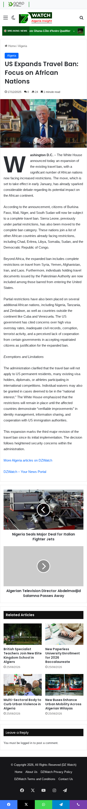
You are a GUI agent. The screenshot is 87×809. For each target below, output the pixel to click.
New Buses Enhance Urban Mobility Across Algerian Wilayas (63, 704)
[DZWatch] (35, 17)
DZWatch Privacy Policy (56, 772)
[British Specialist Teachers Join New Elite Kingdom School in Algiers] (23, 634)
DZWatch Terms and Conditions (34, 779)
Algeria (22, 46)
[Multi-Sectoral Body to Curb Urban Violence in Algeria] (23, 684)
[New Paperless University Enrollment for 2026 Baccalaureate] (64, 634)
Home (11, 46)
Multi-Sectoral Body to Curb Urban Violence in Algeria (22, 704)
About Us (31, 772)
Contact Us (65, 779)
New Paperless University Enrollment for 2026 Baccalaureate (62, 655)
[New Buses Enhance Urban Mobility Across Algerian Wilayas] (64, 684)
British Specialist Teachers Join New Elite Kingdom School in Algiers (23, 655)
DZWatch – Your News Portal (25, 472)
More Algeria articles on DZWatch (28, 460)
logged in (26, 743)
